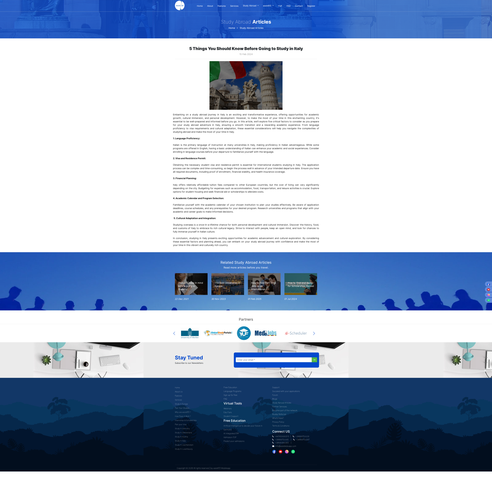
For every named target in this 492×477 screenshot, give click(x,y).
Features (222, 6)
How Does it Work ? (183, 416)
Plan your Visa (180, 424)
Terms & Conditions (280, 426)
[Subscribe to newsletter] (314, 359)
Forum (275, 395)
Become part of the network (284, 410)
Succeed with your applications (286, 391)
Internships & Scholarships (186, 420)
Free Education (230, 387)
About (210, 6)
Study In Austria (181, 437)
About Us (179, 392)
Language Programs (232, 391)
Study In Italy (180, 441)
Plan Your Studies (182, 408)
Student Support (231, 416)
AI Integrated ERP (231, 433)
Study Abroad (250, 5)
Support (275, 387)
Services (234, 6)
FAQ (288, 6)
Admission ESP (230, 437)
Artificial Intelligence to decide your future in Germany (243, 428)
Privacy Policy (278, 422)
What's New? (278, 418)
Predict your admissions (234, 441)
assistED (267, 5)
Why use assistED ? (183, 412)
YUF (280, 6)
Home (200, 6)
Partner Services (279, 406)
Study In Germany (182, 428)
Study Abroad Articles (251, 28)
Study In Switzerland (183, 432)
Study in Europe (181, 404)
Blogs (274, 399)
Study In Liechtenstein (184, 445)
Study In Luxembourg (183, 449)
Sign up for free (230, 395)
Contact (299, 6)
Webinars (228, 408)
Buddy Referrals (279, 414)
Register (311, 6)
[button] (174, 333)
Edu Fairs (228, 412)
